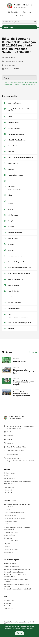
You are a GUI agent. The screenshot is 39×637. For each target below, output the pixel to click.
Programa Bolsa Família (11, 532)
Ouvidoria (7, 546)
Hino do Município (9, 479)
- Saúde (6, 524)
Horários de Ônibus (9, 535)
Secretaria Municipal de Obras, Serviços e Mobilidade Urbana (16, 576)
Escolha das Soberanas (11, 606)
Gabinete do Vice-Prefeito (11, 566)
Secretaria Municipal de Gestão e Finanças (17, 569)
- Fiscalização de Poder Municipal (14, 512)
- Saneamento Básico (10, 521)
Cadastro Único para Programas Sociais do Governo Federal (17, 528)
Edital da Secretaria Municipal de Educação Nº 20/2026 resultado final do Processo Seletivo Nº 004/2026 (20, 84)
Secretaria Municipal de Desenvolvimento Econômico (16, 585)
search (35, 22)
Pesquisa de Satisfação (11, 549)
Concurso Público (9, 600)
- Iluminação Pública (10, 515)
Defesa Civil (7, 603)
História (6, 476)
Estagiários (7, 544)
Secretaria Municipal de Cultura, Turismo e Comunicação (16, 580)
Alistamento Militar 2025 (11, 541)
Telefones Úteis (8, 609)
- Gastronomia (8, 490)
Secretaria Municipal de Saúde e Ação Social (17, 589)
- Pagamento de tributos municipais (14, 518)
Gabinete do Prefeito (10, 563)
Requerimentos (8, 552)
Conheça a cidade (9, 473)
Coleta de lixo (8, 538)
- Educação (7, 510)
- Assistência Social (9, 507)
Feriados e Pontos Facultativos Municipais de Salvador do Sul (17, 482)
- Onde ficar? (8, 493)
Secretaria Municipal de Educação (14, 572)
